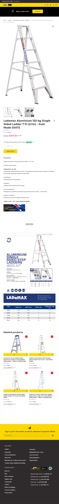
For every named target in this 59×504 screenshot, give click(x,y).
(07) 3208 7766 (44, 476)
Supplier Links (8, 479)
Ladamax (9, 132)
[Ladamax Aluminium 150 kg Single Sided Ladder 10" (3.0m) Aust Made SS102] (16, 381)
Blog (6, 473)
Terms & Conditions (10, 490)
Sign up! (53, 435)
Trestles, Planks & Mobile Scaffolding (15, 463)
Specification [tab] (29, 224)
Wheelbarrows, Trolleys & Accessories (15, 460)
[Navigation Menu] (56, 5)
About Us (7, 471)
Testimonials (8, 482)
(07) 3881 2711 (44, 485)
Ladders (9, 20)
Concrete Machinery (10, 455)
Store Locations (9, 476)
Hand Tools (8, 457)
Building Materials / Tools (36, 452)
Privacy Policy (8, 492)
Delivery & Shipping (10, 487)
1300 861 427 (17, 1)
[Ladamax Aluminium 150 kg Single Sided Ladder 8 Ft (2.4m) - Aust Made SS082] (41, 345)
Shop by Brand (33, 460)
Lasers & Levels (33, 455)
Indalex (8, 365)
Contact (7, 484)
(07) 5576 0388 (42, 482)
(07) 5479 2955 (45, 479)
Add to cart (10, 151)
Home (5, 20)
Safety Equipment (34, 457)
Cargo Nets (8, 452)
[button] (37, 11)
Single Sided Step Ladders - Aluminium (21, 20)
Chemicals (32, 449)
